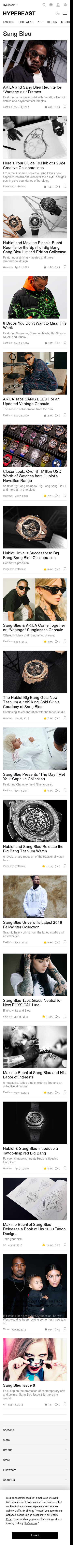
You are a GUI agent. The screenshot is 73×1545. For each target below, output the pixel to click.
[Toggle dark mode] (57, 13)
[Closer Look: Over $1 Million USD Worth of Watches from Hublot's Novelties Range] (35, 445)
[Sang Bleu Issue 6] (35, 1359)
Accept (35, 1535)
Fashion (9, 22)
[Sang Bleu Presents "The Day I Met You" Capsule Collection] (35, 748)
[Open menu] (65, 13)
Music (65, 22)
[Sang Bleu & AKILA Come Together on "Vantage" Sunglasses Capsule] (35, 599)
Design (52, 22)
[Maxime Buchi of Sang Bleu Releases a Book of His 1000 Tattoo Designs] (35, 1198)
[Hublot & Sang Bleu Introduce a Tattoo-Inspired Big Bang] (35, 1122)
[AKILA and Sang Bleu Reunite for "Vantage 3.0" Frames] (35, 61)
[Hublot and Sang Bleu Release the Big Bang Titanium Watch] (35, 820)
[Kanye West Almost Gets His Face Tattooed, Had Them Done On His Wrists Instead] (35, 1275)
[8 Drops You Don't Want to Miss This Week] (35, 297)
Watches (8, 267)
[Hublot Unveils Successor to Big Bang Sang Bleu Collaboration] (35, 527)
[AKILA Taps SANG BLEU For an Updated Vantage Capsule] (35, 373)
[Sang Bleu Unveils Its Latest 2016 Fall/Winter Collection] (35, 896)
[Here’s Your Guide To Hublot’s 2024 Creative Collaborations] (35, 137)
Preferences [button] (31, 1523)
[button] (65, 107)
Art (40, 22)
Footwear (26, 22)
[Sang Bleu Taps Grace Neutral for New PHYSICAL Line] (35, 974)
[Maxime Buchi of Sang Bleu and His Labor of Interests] (35, 1047)
